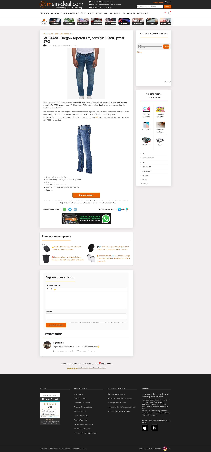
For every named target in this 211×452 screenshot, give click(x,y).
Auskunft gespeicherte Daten (119, 411)
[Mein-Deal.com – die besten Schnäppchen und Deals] (61, 5)
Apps (143, 162)
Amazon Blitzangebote (83, 407)
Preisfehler (155, 406)
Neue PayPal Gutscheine (83, 424)
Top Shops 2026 (80, 411)
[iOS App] (119, 209)
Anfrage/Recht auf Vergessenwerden (122, 407)
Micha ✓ (48, 45)
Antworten (82, 351)
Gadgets (57, 13)
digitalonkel (58, 342)
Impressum (78, 394)
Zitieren (92, 351)
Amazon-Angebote (148, 158)
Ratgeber (117, 13)
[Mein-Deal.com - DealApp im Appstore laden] (146, 428)
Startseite (48, 34)
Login (169, 2)
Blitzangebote (72, 13)
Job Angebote (151, 415)
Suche (167, 7)
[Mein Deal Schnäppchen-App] (156, 428)
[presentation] (47, 289)
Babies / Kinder (146, 167)
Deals (46, 13)
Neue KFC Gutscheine (82, 429)
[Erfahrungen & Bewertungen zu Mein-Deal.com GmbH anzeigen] (50, 409)
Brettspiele (145, 175)
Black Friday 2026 (81, 416)
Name (49, 312)
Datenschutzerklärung (116, 394)
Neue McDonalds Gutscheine (85, 433)
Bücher (144, 180)
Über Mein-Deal (80, 398)
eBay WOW (130, 13)
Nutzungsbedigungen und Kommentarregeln (90, 322)
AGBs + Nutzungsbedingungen (120, 398)
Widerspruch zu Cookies (117, 403)
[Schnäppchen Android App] (127, 209)
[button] (47, 289)
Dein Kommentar (54, 285)
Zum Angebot (86, 195)
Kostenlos (144, 13)
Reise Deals (88, 13)
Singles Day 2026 (80, 420)
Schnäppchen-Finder (82, 403)
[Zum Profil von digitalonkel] (47, 345)
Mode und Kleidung (64, 34)
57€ (96, 117)
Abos (143, 153)
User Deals (103, 13)
